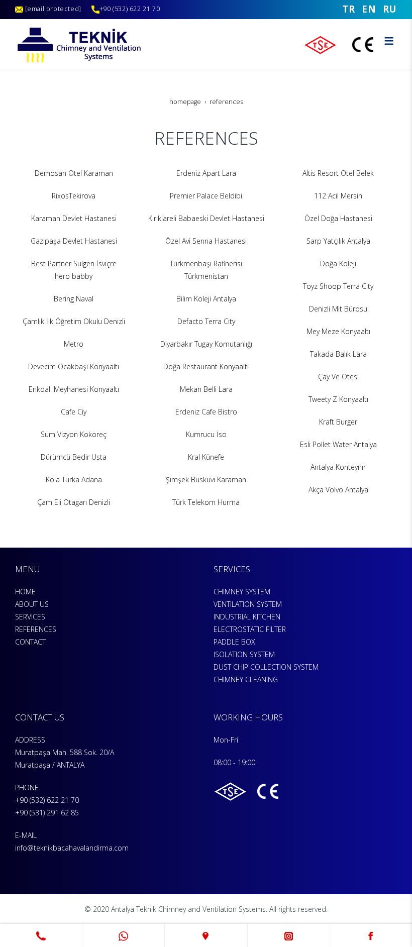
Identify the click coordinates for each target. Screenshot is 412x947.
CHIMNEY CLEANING (246, 679)
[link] (41, 935)
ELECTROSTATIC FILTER (250, 629)
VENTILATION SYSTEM (248, 604)
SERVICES (30, 616)
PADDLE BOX (234, 642)
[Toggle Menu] (389, 40)
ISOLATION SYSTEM (244, 654)
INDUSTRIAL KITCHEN (247, 616)
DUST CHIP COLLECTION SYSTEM (266, 667)
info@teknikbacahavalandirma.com (72, 848)
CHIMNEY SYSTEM (242, 591)
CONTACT (30, 642)
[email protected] (53, 9)
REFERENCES (35, 629)
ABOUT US (32, 604)
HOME (25, 591)
